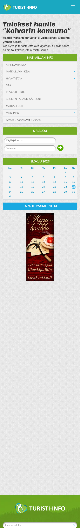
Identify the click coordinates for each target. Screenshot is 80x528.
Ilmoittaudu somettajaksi (23, 119)
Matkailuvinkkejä (18, 71)
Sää (8, 85)
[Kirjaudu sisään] (60, 148)
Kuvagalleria (15, 92)
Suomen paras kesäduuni (23, 99)
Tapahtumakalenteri (40, 206)
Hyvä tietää (14, 78)
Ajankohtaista (16, 64)
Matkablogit (14, 106)
